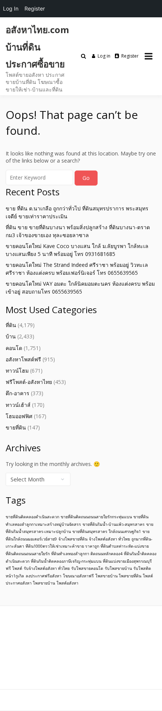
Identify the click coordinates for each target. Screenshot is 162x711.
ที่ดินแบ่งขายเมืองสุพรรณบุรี (127, 561)
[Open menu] (148, 56)
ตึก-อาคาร (17, 393)
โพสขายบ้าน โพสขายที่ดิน (118, 576)
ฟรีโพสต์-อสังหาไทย (29, 381)
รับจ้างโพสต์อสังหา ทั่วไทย (47, 568)
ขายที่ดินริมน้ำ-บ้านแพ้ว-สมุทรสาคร (114, 524)
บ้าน (11, 336)
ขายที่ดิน (16, 427)
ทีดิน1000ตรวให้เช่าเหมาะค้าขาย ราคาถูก (62, 546)
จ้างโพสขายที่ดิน (72, 539)
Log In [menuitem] (10, 8)
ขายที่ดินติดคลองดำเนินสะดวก (32, 516)
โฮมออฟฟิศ (19, 416)
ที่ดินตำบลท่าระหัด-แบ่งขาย (125, 546)
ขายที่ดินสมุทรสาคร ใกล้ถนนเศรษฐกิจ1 (106, 531)
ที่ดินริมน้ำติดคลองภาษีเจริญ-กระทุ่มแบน (66, 561)
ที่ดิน (11, 325)
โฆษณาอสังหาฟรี (78, 576)
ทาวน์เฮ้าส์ (18, 404)
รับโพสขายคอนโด (87, 568)
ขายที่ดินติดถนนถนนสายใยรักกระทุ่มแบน (96, 516)
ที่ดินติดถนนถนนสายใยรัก (28, 553)
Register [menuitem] (34, 8)
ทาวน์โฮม (17, 370)
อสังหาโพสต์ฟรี (23, 359)
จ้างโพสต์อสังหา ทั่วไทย (109, 539)
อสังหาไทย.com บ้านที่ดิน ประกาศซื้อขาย (37, 46)
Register (130, 56)
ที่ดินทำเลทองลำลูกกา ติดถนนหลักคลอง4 (86, 553)
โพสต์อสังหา (67, 583)
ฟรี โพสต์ (14, 568)
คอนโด (14, 348)
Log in (104, 56)
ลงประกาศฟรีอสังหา (43, 576)
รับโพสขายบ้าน (118, 568)
